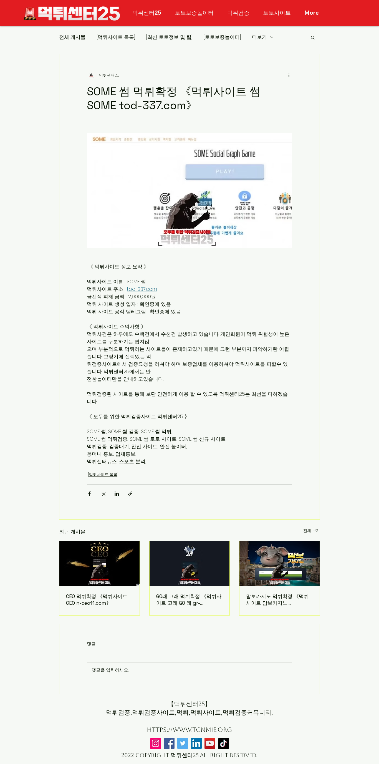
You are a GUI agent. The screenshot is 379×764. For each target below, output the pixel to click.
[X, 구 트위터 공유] (103, 493)
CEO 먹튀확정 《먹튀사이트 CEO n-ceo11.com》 (97, 599)
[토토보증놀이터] (222, 37)
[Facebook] (169, 743)
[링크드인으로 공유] (116, 493)
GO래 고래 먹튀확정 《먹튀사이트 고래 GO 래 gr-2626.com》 (188, 599)
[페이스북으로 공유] (89, 493)
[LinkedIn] (196, 743)
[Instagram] (155, 743)
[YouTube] (209, 743)
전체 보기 (311, 530)
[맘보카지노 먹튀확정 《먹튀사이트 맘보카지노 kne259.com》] (279, 563)
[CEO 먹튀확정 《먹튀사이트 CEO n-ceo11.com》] (99, 563)
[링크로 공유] (130, 493)
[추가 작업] (288, 75)
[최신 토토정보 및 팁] (169, 37)
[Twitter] (182, 743)
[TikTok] (223, 743)
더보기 (259, 37)
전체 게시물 (72, 37)
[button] (312, 37)
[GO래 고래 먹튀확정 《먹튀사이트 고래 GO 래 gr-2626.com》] (190, 563)
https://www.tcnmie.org (189, 729)
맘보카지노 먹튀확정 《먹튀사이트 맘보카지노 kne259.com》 (277, 599)
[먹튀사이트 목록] (116, 37)
